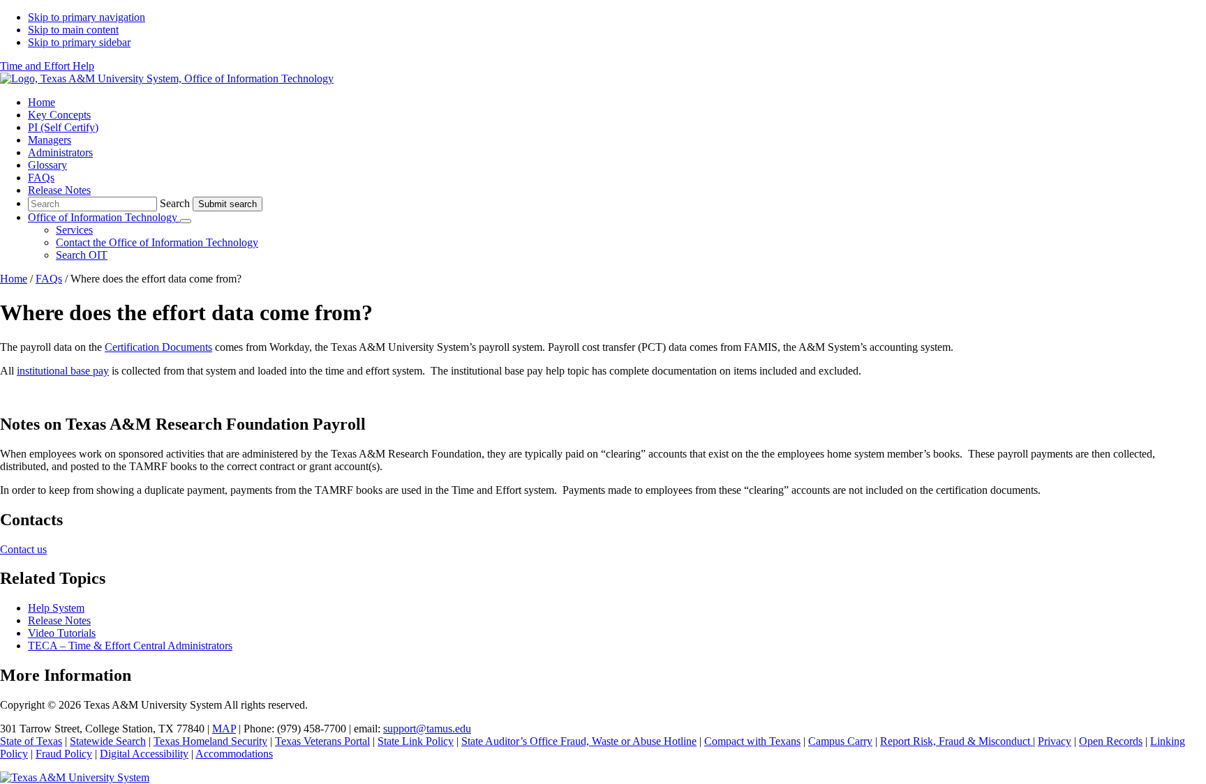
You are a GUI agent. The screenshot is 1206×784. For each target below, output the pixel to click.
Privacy (1054, 741)
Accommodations (234, 754)
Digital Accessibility (144, 754)
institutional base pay (63, 371)
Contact (157, 242)
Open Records (1110, 741)
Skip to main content (73, 30)
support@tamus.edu (427, 728)
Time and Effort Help (47, 66)
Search (175, 203)
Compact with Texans (752, 741)
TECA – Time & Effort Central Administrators (130, 645)
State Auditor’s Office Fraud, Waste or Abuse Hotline (579, 741)
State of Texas (31, 741)
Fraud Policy (64, 754)
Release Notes (59, 620)
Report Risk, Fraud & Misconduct (956, 741)
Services (74, 230)
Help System (56, 608)
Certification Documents (158, 347)
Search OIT (81, 255)
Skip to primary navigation (86, 17)
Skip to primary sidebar (79, 42)
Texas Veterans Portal (322, 741)
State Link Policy (416, 741)
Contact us (23, 549)
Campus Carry (840, 741)
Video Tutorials (62, 633)
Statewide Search (108, 741)
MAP (224, 728)
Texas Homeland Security (210, 741)
